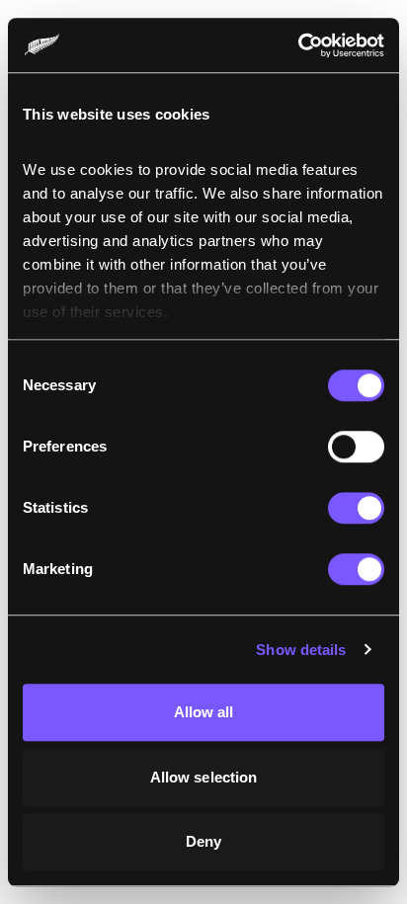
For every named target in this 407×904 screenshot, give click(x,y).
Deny (203, 841)
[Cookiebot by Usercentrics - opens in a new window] (297, 45)
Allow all (204, 711)
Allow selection (204, 777)
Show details (301, 649)
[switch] (356, 446)
